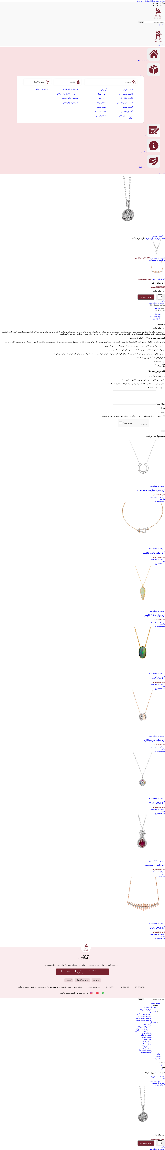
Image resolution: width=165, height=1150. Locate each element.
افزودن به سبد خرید (146, 1143)
